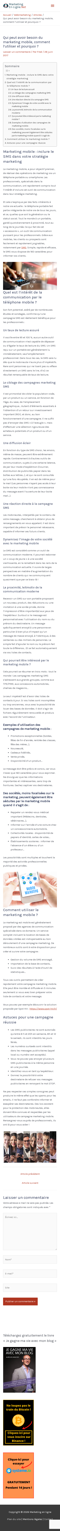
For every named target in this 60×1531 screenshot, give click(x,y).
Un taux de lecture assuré (22, 89)
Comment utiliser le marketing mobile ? (28, 139)
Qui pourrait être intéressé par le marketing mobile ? (31, 117)
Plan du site (14, 1519)
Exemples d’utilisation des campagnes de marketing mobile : (31, 124)
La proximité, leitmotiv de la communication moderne (32, 111)
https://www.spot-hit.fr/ (43, 1008)
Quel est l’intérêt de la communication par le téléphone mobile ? (29, 84)
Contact (48, 1519)
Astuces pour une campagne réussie (26, 142)
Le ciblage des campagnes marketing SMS (31, 93)
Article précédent (30, 1173)
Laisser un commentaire (16, 51)
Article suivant (30, 1182)
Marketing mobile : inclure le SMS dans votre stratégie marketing (30, 76)
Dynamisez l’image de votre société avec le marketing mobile (31, 104)
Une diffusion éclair (21, 96)
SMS (23, 247)
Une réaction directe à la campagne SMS (30, 99)
